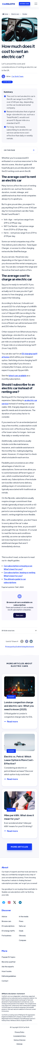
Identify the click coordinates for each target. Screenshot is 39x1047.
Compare (22, 940)
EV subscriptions (8, 926)
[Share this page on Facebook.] (26, 641)
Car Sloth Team (17, 76)
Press (21, 921)
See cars (19, 615)
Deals (21, 931)
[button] (35, 3)
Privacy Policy (19, 1032)
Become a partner (8, 962)
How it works (7, 971)
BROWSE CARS (24, 3)
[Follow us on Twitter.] (14, 902)
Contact (5, 981)
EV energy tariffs (8, 931)
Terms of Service (19, 1040)
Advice (4, 916)
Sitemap (19, 1044)
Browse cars (6, 921)
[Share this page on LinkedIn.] (31, 641)
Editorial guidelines (9, 976)
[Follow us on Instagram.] (9, 902)
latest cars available (17, 375)
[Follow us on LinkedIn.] (20, 902)
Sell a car (22, 926)
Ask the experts (8, 966)
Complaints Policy (19, 1036)
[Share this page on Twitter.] (21, 641)
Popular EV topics (8, 957)
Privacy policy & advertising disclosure (19, 646)
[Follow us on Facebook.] (3, 902)
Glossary (22, 935)
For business (6, 935)
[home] (8, 3)
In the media (23, 916)
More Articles (19, 847)
